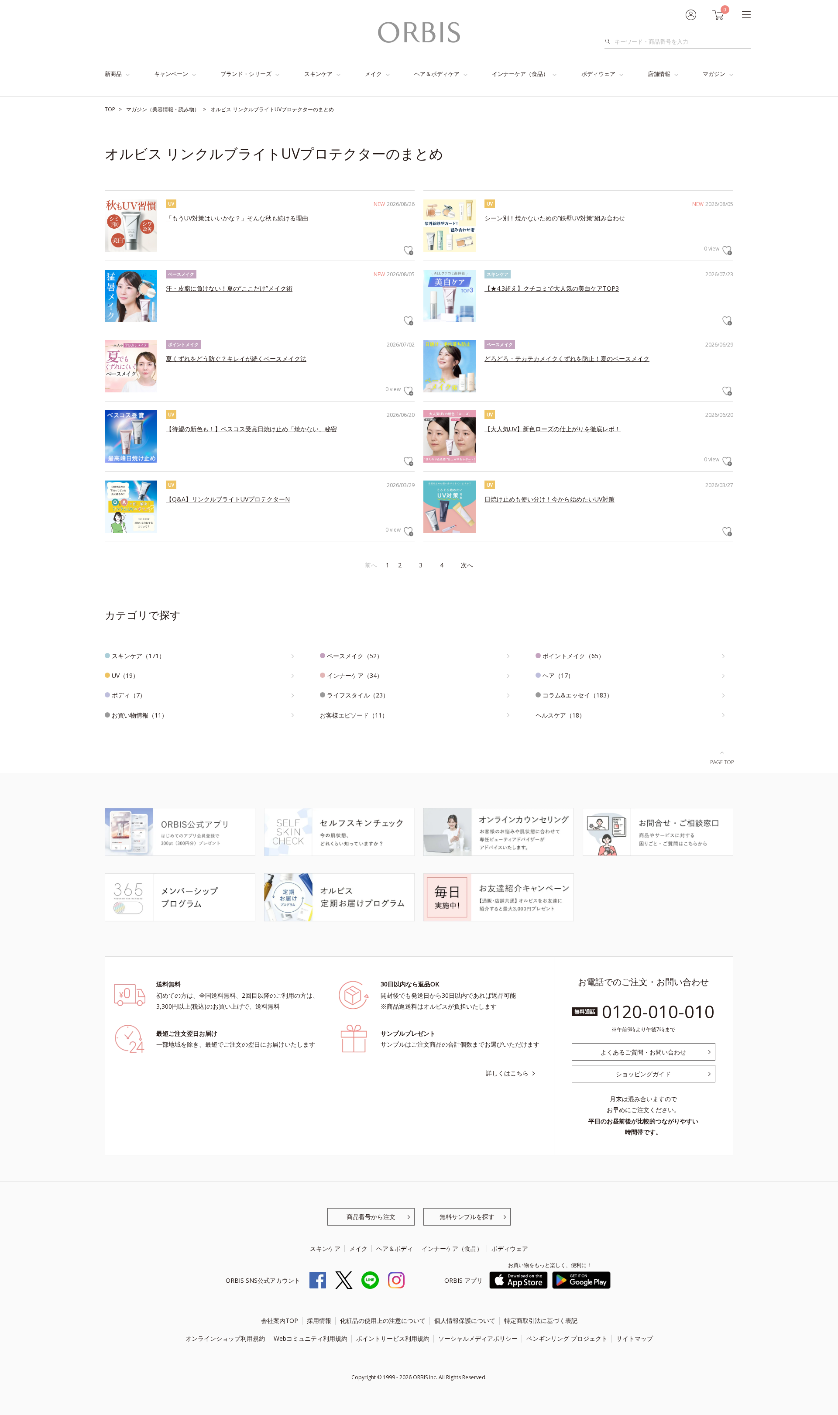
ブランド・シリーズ (245, 74)
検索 (610, 41)
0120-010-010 (658, 1011)
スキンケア (318, 74)
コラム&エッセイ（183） (578, 695)
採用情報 (319, 1320)
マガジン (714, 74)
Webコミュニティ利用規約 (310, 1338)
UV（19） (125, 675)
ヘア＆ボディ (394, 1248)
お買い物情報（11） (140, 715)
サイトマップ (634, 1338)
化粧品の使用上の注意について (383, 1320)
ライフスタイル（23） (358, 695)
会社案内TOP (279, 1320)
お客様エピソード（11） (354, 715)
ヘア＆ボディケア (437, 74)
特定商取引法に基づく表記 (540, 1320)
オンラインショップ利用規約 (225, 1338)
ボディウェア (598, 74)
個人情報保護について (464, 1320)
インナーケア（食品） (520, 74)
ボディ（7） (129, 695)
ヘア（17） (558, 675)
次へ (467, 565)
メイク (373, 74)
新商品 (113, 74)
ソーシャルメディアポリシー (478, 1338)
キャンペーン (171, 74)
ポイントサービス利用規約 (392, 1338)
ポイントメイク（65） (573, 656)
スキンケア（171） (138, 656)
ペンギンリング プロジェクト (567, 1338)
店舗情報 (659, 74)
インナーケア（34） (355, 675)
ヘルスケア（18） (560, 715)
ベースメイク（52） (355, 656)
